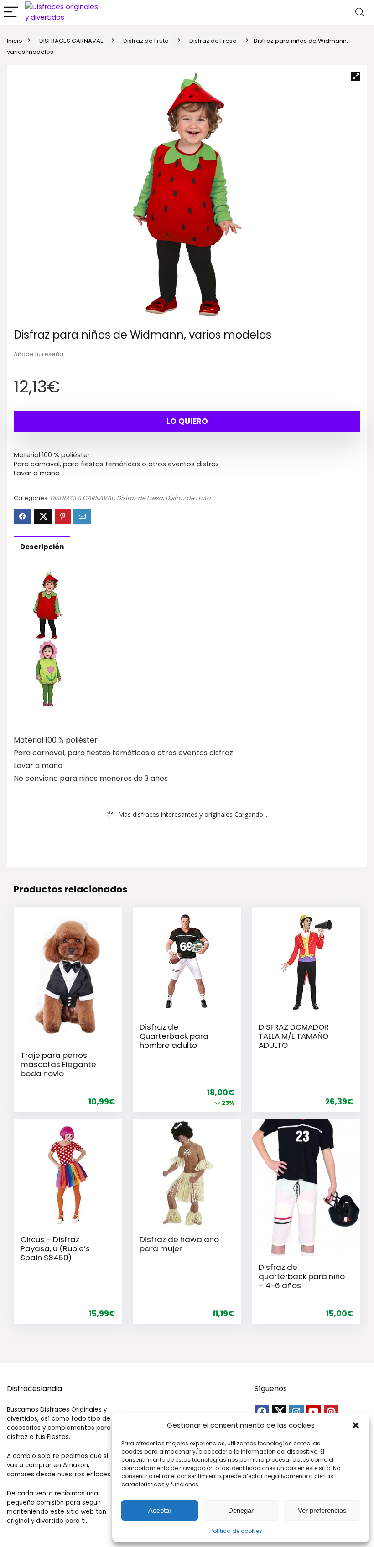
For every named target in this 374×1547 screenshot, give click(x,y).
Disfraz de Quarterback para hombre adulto (174, 1036)
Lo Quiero (187, 421)
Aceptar (159, 1510)
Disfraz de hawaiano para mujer (179, 1244)
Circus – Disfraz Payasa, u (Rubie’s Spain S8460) (55, 1248)
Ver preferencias (322, 1510)
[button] (355, 1425)
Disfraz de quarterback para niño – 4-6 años (302, 1276)
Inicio (14, 40)
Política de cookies (236, 1531)
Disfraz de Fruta (146, 40)
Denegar (241, 1510)
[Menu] (11, 12)
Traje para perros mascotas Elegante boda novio (58, 1064)
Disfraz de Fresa (213, 40)
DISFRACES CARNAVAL (71, 40)
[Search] (360, 12)
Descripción (42, 547)
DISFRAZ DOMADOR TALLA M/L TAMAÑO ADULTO (294, 1036)
